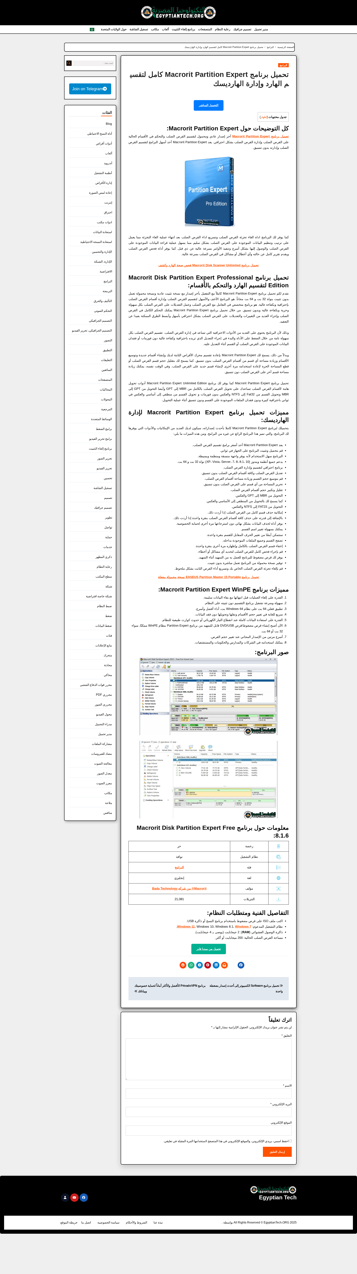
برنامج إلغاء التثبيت (183, 29)
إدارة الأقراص (103, 182)
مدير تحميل (261, 29)
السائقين (107, 369)
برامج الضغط (104, 428)
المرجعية (106, 409)
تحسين (108, 478)
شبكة (108, 586)
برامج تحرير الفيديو (100, 438)
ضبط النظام (104, 606)
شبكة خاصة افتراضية (99, 596)
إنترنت (108, 202)
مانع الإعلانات (103, 645)
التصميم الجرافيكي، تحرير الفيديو (92, 330)
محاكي (108, 675)
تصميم (108, 497)
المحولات (106, 399)
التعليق (287, 1035)
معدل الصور (104, 773)
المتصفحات (205, 29)
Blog (109, 123)
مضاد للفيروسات (101, 753)
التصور (108, 340)
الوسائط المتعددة (101, 419)
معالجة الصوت (103, 763)
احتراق (108, 212)
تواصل (108, 527)
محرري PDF (104, 694)
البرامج (283, 65)
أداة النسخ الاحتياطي (99, 133)
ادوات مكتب (104, 222)
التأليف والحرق (103, 301)
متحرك (108, 655)
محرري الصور (103, 704)
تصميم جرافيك (242, 29)
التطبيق (107, 350)
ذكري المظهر (104, 556)
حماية (108, 537)
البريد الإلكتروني (281, 1104)
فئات (109, 635)
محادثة (108, 665)
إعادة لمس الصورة (100, 192)
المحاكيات (106, 389)
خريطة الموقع (69, 1222)
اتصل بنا (86, 1222)
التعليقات (106, 360)
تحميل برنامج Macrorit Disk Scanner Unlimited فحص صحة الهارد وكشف (208, 265)
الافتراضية (106, 271)
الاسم (287, 1085)
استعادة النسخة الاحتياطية (96, 241)
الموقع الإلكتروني (281, 1122)
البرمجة (107, 291)
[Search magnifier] (69, 63)
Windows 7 (243, 926)
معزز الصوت (104, 783)
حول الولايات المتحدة (114, 29)
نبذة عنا (158, 1222)
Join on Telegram (87, 89)
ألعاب (165, 29)
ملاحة (108, 803)
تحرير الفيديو (104, 468)
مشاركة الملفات (102, 743)
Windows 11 (186, 926)
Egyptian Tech (278, 1197)
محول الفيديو (104, 714)
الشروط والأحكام (136, 1222)
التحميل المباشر (208, 105)
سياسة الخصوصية (108, 1222)
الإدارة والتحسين (102, 251)
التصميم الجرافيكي (100, 320)
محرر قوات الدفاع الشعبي (96, 684)
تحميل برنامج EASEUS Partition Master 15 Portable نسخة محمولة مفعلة (208, 577)
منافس (107, 812)
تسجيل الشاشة (139, 29)
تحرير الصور (104, 458)
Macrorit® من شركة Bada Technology (179, 888)
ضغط (108, 616)
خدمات (107, 547)
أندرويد (108, 163)
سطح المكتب (104, 576)
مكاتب (155, 29)
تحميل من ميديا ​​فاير (209, 948)
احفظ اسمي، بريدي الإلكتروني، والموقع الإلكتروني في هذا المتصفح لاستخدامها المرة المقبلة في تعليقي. (226, 1141)
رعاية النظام (222, 29)
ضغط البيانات (103, 625)
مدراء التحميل (103, 724)
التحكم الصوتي (103, 310)
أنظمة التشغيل (103, 173)
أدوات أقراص (104, 143)
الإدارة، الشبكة (103, 261)
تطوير (108, 517)
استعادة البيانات (102, 232)
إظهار (263, 117)
